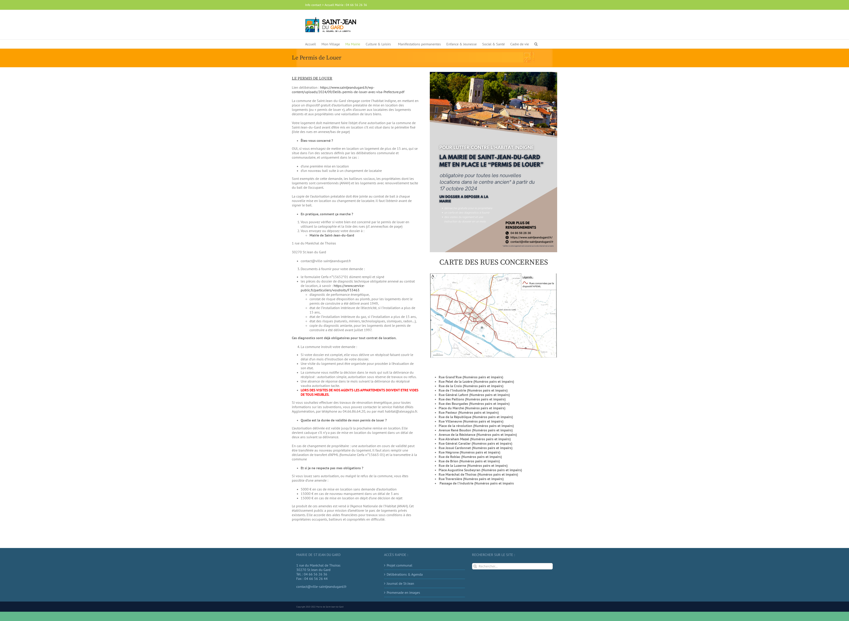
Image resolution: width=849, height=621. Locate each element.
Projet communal (399, 565)
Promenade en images (403, 592)
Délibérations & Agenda (405, 574)
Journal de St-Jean (400, 583)
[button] (536, 44)
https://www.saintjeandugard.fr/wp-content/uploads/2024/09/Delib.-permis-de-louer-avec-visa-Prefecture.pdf (348, 89)
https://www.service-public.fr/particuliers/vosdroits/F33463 (333, 287)
